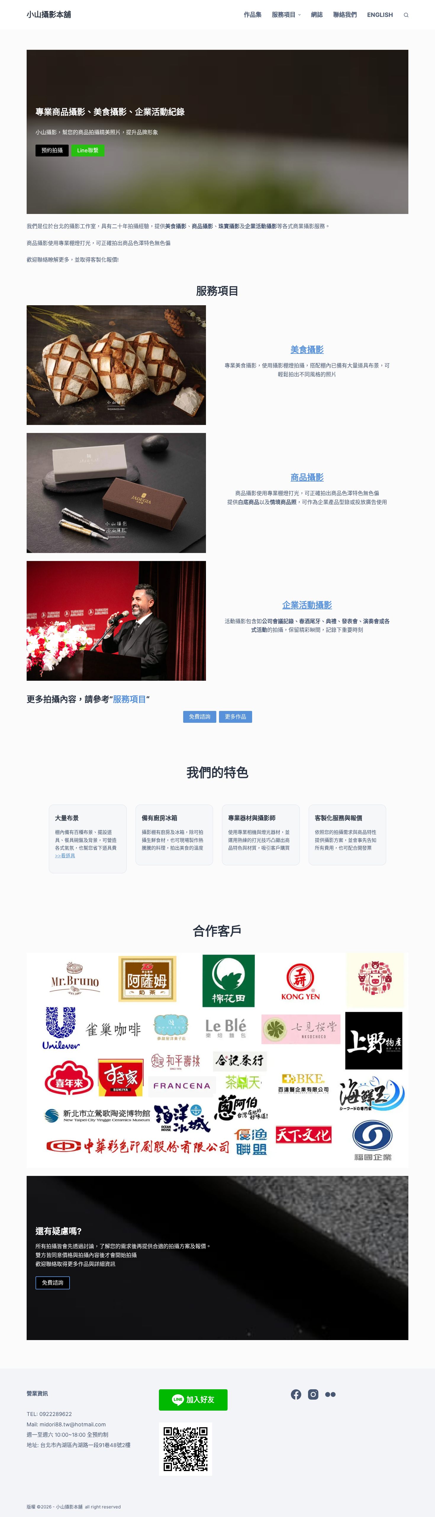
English (380, 14)
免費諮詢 (199, 717)
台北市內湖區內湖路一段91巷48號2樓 (85, 1445)
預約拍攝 (52, 150)
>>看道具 (65, 856)
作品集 (253, 14)
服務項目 (284, 14)
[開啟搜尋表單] (406, 15)
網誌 (317, 14)
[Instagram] (313, 1394)
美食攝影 (307, 350)
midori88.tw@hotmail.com (73, 1424)
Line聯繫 (88, 150)
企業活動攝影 (307, 605)
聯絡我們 (345, 14)
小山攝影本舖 (49, 14)
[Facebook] (296, 1394)
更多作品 (235, 717)
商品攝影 (307, 477)
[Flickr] (330, 1394)
